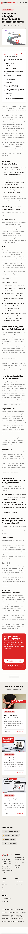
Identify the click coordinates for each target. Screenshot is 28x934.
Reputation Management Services (15, 98)
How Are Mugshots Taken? (11, 56)
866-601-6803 (23, 2)
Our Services (5, 884)
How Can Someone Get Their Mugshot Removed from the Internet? (14, 89)
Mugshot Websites (10, 79)
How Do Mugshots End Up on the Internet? (12, 76)
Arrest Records (9, 711)
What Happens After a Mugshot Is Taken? (13, 59)
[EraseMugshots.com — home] (8, 2)
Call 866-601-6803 (15, 661)
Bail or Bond (9, 66)
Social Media (9, 82)
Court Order (9, 96)
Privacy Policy (18, 884)
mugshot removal (8, 9)
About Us (4, 881)
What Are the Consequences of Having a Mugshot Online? (12, 85)
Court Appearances (11, 68)
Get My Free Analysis (14, 665)
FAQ (3, 890)
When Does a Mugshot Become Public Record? (14, 72)
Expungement (9, 93)
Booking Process (10, 63)
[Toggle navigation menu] (17, 2)
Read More (20, 731)
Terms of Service (19, 862)
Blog (3, 887)
